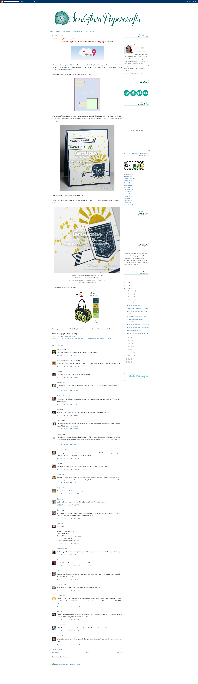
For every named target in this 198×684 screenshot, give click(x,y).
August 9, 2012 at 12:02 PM (68, 366)
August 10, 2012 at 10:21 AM (69, 518)
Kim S (59, 510)
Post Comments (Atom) (67, 657)
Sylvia (58, 571)
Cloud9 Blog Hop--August (135, 330)
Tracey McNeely (61, 450)
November (131, 294)
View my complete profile (133, 73)
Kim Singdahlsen (129, 187)
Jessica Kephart (128, 185)
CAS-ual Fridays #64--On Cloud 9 (137, 333)
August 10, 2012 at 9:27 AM (68, 505)
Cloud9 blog (68, 70)
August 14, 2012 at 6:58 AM (68, 620)
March (130, 349)
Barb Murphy (128, 176)
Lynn (58, 371)
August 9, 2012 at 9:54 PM (68, 429)
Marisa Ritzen (128, 192)
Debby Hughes (128, 181)
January (130, 355)
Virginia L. (60, 584)
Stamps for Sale (78, 31)
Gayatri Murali (128, 183)
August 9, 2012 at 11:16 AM (68, 355)
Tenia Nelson (127, 203)
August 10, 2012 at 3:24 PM (68, 544)
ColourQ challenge (108, 118)
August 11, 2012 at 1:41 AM (68, 579)
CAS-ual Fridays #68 (133, 306)
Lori (58, 463)
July (129, 337)
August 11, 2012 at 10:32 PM (68, 590)
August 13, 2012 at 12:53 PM (68, 606)
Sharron (59, 474)
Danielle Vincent (62, 560)
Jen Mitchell (60, 549)
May (129, 343)
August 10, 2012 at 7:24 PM (68, 555)
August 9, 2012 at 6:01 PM (68, 391)
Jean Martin (60, 625)
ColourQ (84, 338)
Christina (139, 45)
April (129, 346)
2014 (127, 282)
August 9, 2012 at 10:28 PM (68, 445)
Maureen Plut (128, 194)
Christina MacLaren (130, 178)
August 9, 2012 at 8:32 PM (68, 404)
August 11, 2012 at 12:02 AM (69, 566)
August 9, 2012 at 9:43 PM (68, 415)
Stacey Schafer (128, 200)
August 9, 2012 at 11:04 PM (68, 469)
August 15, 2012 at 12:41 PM (68, 631)
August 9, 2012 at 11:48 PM (68, 483)
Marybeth (59, 382)
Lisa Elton (60, 349)
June (129, 340)
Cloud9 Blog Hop (91, 65)
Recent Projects (90, 31)
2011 (127, 359)
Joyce (58, 409)
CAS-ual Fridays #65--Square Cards (138, 328)
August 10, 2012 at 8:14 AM (68, 494)
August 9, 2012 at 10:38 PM (68, 458)
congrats (92, 338)
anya (58, 611)
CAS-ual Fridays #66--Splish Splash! (138, 325)
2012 (127, 288)
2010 (127, 362)
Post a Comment (57, 649)
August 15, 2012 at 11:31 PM (68, 644)
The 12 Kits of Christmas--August (137, 309)
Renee (58, 523)
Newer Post (55, 653)
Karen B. (59, 420)
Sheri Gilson (127, 198)
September (131, 300)
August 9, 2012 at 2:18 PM (68, 377)
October (130, 297)
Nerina (59, 636)
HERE (110, 42)
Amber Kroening (129, 174)
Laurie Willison (128, 189)
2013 (127, 285)
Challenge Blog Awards (63, 31)
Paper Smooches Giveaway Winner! (137, 316)
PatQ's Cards (60, 488)
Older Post (119, 653)
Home (51, 31)
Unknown (59, 595)
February (130, 352)
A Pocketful (62, 338)
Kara (58, 499)
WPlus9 (108, 338)
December (131, 291)
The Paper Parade (62, 396)
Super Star (101, 338)
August (130, 303)
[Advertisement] (99, 677)
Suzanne (54, 74)
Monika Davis (128, 196)
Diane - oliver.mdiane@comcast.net (67, 360)
